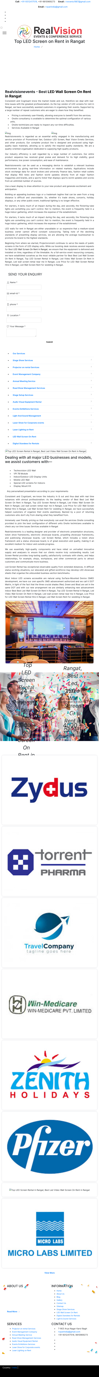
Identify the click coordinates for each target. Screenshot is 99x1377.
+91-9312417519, (29, 1)
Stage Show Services (23, 360)
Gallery (59, 1300)
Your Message (17, 326)
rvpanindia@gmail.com (56, 6)
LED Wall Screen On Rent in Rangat (48, 93)
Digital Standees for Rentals (26, 443)
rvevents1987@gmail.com (77, 1)
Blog (58, 1297)
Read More (12, 1311)
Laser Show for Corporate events (28, 423)
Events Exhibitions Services (26, 409)
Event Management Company (26, 374)
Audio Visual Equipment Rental (27, 402)
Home (36, 46)
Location (15, 315)
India (14, 1367)
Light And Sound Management (27, 416)
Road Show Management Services (29, 388)
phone (14, 304)
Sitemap (60, 1306)
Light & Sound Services (66, 1319)
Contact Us (61, 1303)
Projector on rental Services (26, 367)
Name (13, 282)
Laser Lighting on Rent (23, 429)
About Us (60, 1294)
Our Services (19, 353)
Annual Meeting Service (24, 381)
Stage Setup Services (23, 395)
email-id (14, 293)
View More (49, 1273)
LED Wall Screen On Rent (24, 436)
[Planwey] (49, 32)
